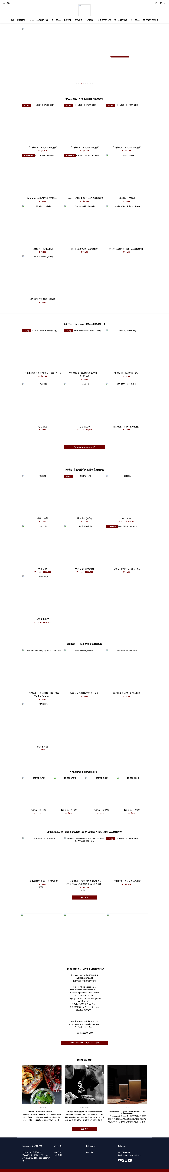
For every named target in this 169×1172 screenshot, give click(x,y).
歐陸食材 (78, 20)
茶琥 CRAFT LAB (104, 20)
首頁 (12, 20)
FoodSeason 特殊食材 (61, 20)
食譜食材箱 (21, 20)
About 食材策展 (120, 20)
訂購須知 (89, 1152)
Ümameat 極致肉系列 (39, 20)
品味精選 (90, 20)
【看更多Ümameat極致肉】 (84, 447)
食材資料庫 (58, 1155)
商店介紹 (57, 1152)
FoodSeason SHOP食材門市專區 (144, 20)
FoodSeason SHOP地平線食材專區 (84, 1042)
